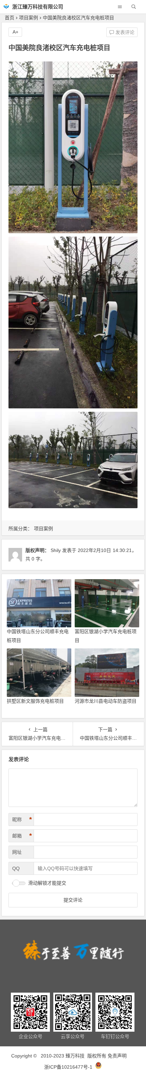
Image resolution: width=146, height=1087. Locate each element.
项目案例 (28, 17)
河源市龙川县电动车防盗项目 (105, 701)
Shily (56, 550)
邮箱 (22, 836)
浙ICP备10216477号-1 (69, 1067)
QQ (16, 868)
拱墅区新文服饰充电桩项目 (35, 701)
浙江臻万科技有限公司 (37, 7)
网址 (17, 852)
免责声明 (117, 1055)
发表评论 (124, 32)
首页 (9, 17)
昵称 (22, 819)
